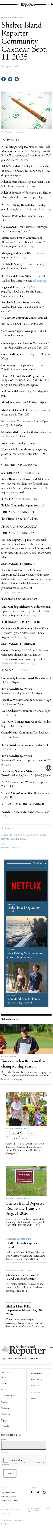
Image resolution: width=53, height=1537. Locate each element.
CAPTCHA (5, 1453)
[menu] (48, 5)
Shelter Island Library (11, 847)
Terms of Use (30, 1510)
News (13, 1056)
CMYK (8, 1514)
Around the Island (8, 1395)
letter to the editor (10, 839)
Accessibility (47, 1508)
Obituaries (5, 1408)
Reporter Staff (11, 66)
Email (3, 1439)
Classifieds (5, 1414)
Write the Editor (37, 1373)
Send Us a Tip (36, 1379)
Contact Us (35, 1391)
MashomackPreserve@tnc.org (17, 664)
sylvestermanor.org (11, 592)
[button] (48, 768)
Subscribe (5, 1426)
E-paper (4, 1420)
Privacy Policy (37, 1509)
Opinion (4, 1401)
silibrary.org (44, 209)
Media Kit (35, 1385)
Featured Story (16, 17)
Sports (4, 1383)
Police (3, 1389)
